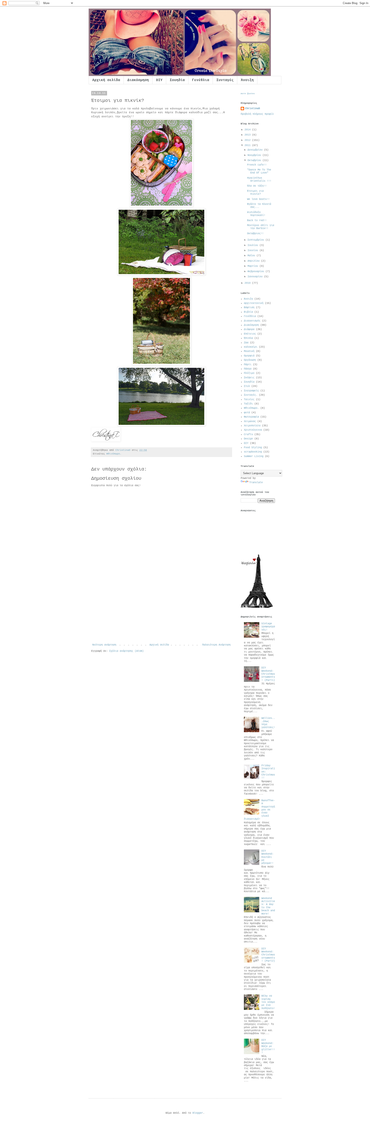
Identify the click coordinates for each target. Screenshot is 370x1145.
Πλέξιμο (249, 373)
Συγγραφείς (251, 390)
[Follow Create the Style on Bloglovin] (257, 607)
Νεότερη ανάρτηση (104, 644)
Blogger (197, 1113)
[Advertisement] (161, 611)
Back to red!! (257, 220)
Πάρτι (247, 364)
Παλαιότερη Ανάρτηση (216, 644)
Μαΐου (252, 255)
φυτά (247, 412)
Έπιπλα (248, 338)
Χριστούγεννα (253, 429)
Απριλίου (254, 260)
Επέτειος (250, 333)
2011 (248, 145)
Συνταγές (225, 80)
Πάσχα (247, 368)
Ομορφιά (249, 355)
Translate (256, 482)
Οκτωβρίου (255, 160)
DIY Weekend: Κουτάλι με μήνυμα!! (267, 857)
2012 (248, 140)
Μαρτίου (254, 266)
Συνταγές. (250, 395)
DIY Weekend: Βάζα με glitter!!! (268, 1046)
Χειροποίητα (252, 425)
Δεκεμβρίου (256, 149)
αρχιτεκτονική (253, 303)
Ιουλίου (254, 245)
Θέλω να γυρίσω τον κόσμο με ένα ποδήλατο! (268, 1002)
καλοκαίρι (250, 346)
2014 (248, 129)
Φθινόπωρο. (113, 454)
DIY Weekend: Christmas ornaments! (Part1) (268, 674)
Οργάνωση (250, 360)
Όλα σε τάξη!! (257, 185)
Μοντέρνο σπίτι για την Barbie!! (260, 227)
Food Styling (253, 447)
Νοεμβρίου (255, 155)
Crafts (248, 434)
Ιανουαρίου (256, 276)
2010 (248, 283)
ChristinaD (252, 108)
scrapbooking (253, 451)
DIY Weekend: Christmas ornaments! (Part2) (268, 955)
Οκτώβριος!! (255, 233)
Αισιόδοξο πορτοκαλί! (256, 214)
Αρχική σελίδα (106, 80)
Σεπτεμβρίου (257, 239)
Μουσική (249, 351)
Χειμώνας (250, 421)
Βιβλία (248, 312)
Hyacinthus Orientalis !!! (259, 180)
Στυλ (247, 386)
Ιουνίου (254, 250)
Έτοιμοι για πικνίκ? (255, 193)
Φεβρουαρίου (257, 271)
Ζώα (246, 342)
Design (248, 438)
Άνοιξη (247, 80)
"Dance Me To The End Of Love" (259, 171)
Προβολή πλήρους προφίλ (257, 114)
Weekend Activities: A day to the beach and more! (268, 906)
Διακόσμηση (138, 80)
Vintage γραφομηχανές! (268, 626)
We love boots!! (258, 199)
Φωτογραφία (251, 416)
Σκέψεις (249, 377)
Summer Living (253, 456)
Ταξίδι (248, 403)
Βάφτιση (249, 307)
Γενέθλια (200, 80)
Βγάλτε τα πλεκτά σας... (259, 206)
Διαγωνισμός (252, 320)
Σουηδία (177, 80)
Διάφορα (249, 329)
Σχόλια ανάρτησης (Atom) (126, 651)
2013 (248, 134)
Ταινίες (249, 399)
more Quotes (248, 93)
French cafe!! (257, 164)
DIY (159, 80)
